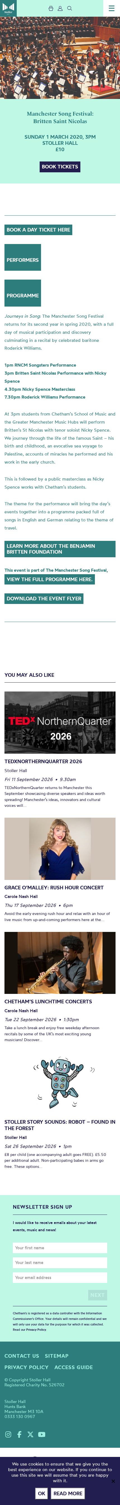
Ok (41, 1493)
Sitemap (57, 1356)
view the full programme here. (50, 579)
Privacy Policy (36, 1330)
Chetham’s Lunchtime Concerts (48, 1001)
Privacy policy (26, 1367)
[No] (113, 1481)
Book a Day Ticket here (38, 230)
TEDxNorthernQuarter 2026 (43, 761)
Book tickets (60, 166)
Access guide (73, 1367)
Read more (68, 1493)
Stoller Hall (8, 8)
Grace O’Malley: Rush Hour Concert (54, 887)
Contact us (21, 1356)
